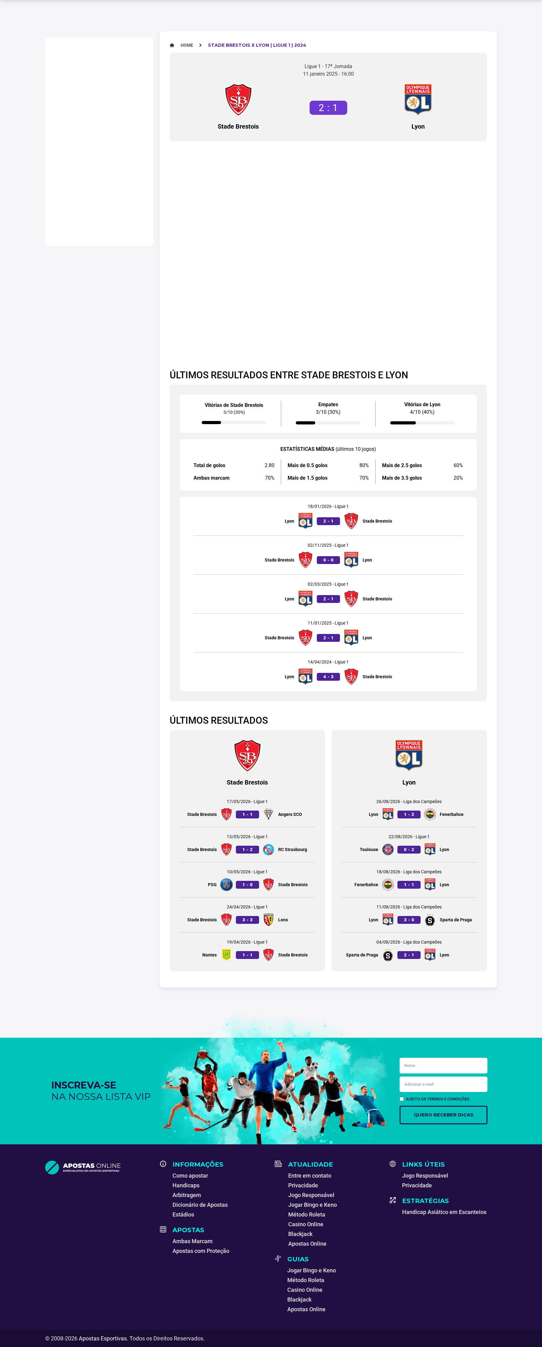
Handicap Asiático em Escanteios (444, 1212)
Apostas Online (307, 1243)
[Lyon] (418, 99)
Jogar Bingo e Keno (312, 1204)
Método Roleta (306, 1214)
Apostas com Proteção (201, 1251)
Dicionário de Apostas (200, 1204)
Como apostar (190, 1175)
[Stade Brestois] (238, 99)
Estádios (183, 1214)
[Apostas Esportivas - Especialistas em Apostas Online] (98, 1167)
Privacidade (303, 1185)
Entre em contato (309, 1175)
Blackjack (300, 1234)
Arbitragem (187, 1195)
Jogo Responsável (311, 1195)
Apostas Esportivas (103, 1338)
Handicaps (186, 1185)
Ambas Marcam (193, 1241)
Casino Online (305, 1224)
